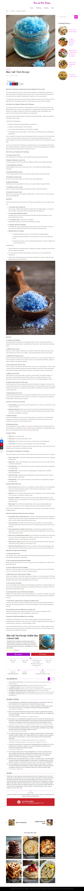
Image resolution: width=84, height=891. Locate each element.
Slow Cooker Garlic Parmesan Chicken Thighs (47, 856)
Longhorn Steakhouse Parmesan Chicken (72, 42)
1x (48, 678)
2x (51, 678)
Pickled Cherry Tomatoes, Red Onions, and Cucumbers (73, 53)
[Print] (16, 84)
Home (31, 8)
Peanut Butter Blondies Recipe (13, 880)
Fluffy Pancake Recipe (30, 880)
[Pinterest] (13, 84)
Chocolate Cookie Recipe (14, 856)
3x (53, 678)
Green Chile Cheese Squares (73, 75)
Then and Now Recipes (24, 889)
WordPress (71, 889)
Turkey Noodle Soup (31, 856)
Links (52, 8)
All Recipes (38, 8)
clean (29, 426)
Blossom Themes (59, 889)
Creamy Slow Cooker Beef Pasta (72, 64)
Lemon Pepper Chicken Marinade (47, 880)
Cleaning (46, 8)
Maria (7, 75)
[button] (7, 650)
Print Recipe (19, 654)
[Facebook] (10, 84)
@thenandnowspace (33, 803)
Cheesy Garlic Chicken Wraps (72, 30)
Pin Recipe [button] (43, 654)
